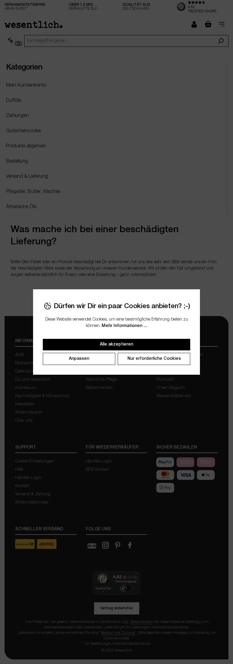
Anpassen (79, 359)
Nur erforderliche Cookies (154, 359)
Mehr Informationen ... (124, 326)
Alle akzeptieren (116, 344)
